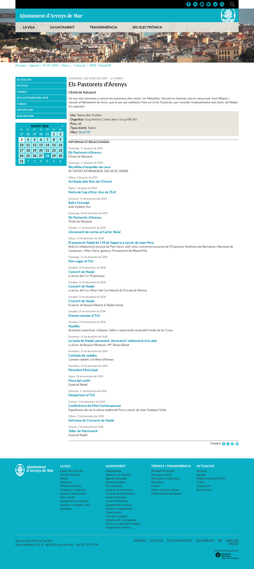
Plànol (64, 478)
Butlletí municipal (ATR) (32, 97)
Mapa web (232, 540)
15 (54, 145)
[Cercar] (232, 4)
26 (34, 155)
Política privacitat (179, 540)
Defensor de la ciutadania (121, 520)
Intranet (140, 540)
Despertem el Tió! (81, 394)
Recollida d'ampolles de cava (89, 166)
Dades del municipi (71, 471)
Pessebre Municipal (83, 369)
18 (28, 150)
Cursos (21, 104)
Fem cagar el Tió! (80, 261)
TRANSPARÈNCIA (103, 27)
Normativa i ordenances (165, 478)
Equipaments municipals (74, 501)
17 (21, 150)
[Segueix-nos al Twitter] (195, 4)
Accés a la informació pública (123, 523)
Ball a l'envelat (79, 202)
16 (60, 145)
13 (41, 145)
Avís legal (156, 540)
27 (41, 155)
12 (34, 145)
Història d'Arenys (70, 474)
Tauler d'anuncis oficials (165, 490)
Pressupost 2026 (161, 474)
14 (47, 145)
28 (47, 155)
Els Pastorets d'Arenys (85, 152)
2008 (92, 65)
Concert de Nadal (81, 271)
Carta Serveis (113, 512)
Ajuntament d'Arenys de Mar (50, 16)
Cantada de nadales (82, 355)
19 (34, 150)
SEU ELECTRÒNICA (147, 27)
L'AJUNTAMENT (62, 27)
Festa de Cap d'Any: (92, 192)
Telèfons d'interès (70, 486)
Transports (66, 482)
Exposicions (25, 110)
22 (54, 150)
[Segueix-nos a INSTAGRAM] (208, 4)
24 (21, 155)
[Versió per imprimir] (236, 443)
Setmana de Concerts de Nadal (91, 420)
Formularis (157, 482)
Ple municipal (114, 486)
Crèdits (234, 543)
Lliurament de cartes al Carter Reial (94, 231)
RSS (220, 540)
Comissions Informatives (120, 493)
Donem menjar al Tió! (84, 315)
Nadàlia (74, 326)
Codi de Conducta (116, 516)
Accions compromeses (119, 508)
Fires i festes (67, 497)
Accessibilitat (205, 540)
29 (54, 155)
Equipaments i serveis (119, 505)
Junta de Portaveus (117, 501)
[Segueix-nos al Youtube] (202, 4)
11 (28, 145)
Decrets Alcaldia (115, 482)
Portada (20, 65)
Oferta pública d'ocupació (166, 493)
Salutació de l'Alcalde (118, 474)
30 (60, 155)
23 (60, 150)
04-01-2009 (50, 65)
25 (28, 155)
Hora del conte (79, 380)
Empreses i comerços (73, 490)
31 (21, 161)
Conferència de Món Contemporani (94, 405)
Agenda (34, 65)
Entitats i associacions (73, 493)
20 (41, 150)
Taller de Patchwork (83, 430)
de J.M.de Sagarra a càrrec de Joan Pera (111, 242)
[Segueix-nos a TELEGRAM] (215, 4)
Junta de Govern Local (119, 490)
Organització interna (118, 527)
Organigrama (113, 471)
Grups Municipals (116, 497)
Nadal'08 (105, 65)
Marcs (66, 65)
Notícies (22, 85)
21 (47, 150)
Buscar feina (25, 116)
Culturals (80, 65)
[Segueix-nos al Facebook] (188, 4)
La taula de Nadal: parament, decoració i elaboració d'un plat (112, 340)
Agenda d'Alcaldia (116, 478)
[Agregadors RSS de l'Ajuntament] (222, 4)
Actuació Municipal (162, 471)
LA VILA (29, 27)
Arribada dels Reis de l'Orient (90, 181)
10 (21, 145)
